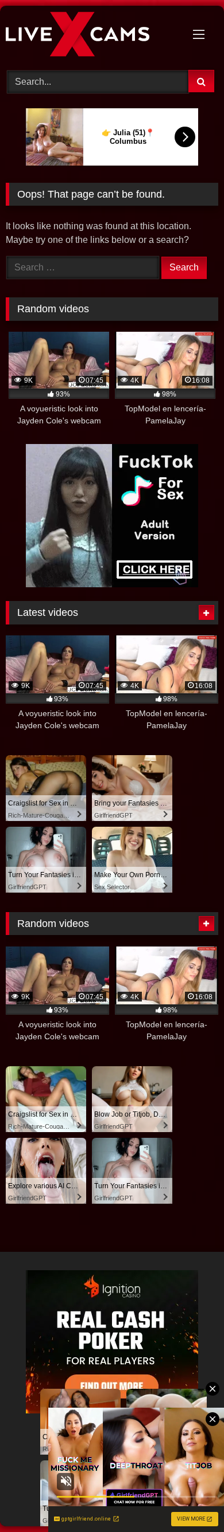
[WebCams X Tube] (92, 36)
